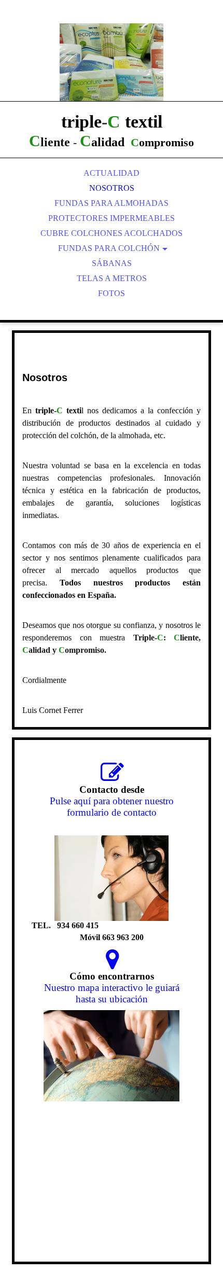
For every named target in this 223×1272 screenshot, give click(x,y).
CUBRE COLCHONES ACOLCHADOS (111, 233)
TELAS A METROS (112, 278)
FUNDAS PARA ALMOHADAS (111, 203)
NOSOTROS (111, 188)
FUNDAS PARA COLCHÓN (109, 248)
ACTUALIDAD (111, 173)
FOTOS (111, 293)
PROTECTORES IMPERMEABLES (111, 218)
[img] (111, 62)
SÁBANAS (112, 263)
